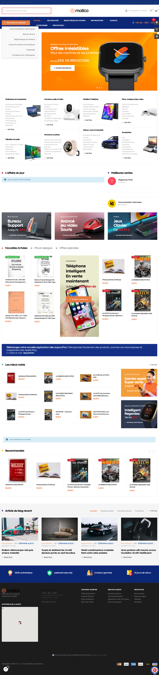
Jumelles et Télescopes (53, 118)
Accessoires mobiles (90, 111)
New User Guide (87, 602)
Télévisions (9, 147)
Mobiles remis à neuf (91, 107)
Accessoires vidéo (12, 154)
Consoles (125, 111)
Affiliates (137, 599)
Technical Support (115, 602)
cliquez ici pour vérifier (99, 655)
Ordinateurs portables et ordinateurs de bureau (13, 107)
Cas (123, 137)
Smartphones (88, 104)
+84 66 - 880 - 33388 (146, 23)
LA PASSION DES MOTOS (141, 280)
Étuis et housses (89, 109)
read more (8, 557)
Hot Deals (138, 602)
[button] (20, 622)
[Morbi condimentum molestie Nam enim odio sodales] (99, 529)
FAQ (155, 2)
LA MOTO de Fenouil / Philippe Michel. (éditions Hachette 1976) (112, 315)
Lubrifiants (87, 140)
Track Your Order (130, 2)
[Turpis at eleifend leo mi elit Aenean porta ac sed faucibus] (60, 529)
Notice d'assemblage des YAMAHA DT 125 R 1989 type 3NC (44, 281)
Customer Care (145, 2)
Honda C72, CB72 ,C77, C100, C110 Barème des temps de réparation (16, 317)
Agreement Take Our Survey (118, 599)
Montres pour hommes (53, 140)
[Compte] (127, 10)
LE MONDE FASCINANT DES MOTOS (142, 315)
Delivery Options (87, 596)
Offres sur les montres (52, 149)
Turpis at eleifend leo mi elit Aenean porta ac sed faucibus (58, 551)
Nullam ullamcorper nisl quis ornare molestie (17, 551)
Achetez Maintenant (71, 235)
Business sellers (140, 596)
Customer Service (114, 593)
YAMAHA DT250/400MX (27, 376)
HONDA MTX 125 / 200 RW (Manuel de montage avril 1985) (15, 281)
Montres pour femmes (52, 142)
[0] (151, 10)
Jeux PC (125, 109)
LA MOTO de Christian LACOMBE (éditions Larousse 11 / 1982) (101, 395)
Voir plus (11, 129)
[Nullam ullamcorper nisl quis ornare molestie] (20, 529)
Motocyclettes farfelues (111, 279)
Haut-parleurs (10, 151)
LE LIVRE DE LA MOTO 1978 (101, 376)
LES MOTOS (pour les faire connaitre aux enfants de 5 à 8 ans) (101, 413)
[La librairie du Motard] (79, 10)
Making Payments (88, 593)
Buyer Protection (87, 599)
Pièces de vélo (88, 144)
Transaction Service (115, 596)
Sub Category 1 (7, 543)
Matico (18, 664)
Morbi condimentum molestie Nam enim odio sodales (97, 551)
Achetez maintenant (18, 235)
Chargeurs (126, 140)
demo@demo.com (49, 602)
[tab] (16, 248)
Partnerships (139, 593)
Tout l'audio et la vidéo (14, 144)
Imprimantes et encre (13, 116)
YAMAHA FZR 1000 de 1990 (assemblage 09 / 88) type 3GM (44, 317)
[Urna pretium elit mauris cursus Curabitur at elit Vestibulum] (139, 529)
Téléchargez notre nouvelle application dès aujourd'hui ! (37, 347)
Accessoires (126, 113)
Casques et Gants (90, 142)
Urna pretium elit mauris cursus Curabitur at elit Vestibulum (138, 551)
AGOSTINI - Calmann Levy (64, 413)
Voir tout (154, 364)
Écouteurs (9, 149)
